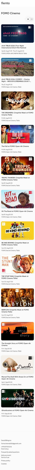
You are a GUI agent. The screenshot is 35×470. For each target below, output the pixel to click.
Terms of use (5, 457)
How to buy (5, 449)
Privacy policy (5, 460)
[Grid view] (28, 19)
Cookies (4, 464)
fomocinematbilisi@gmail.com (11, 443)
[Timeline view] (32, 19)
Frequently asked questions (10, 452)
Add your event (6, 455)
